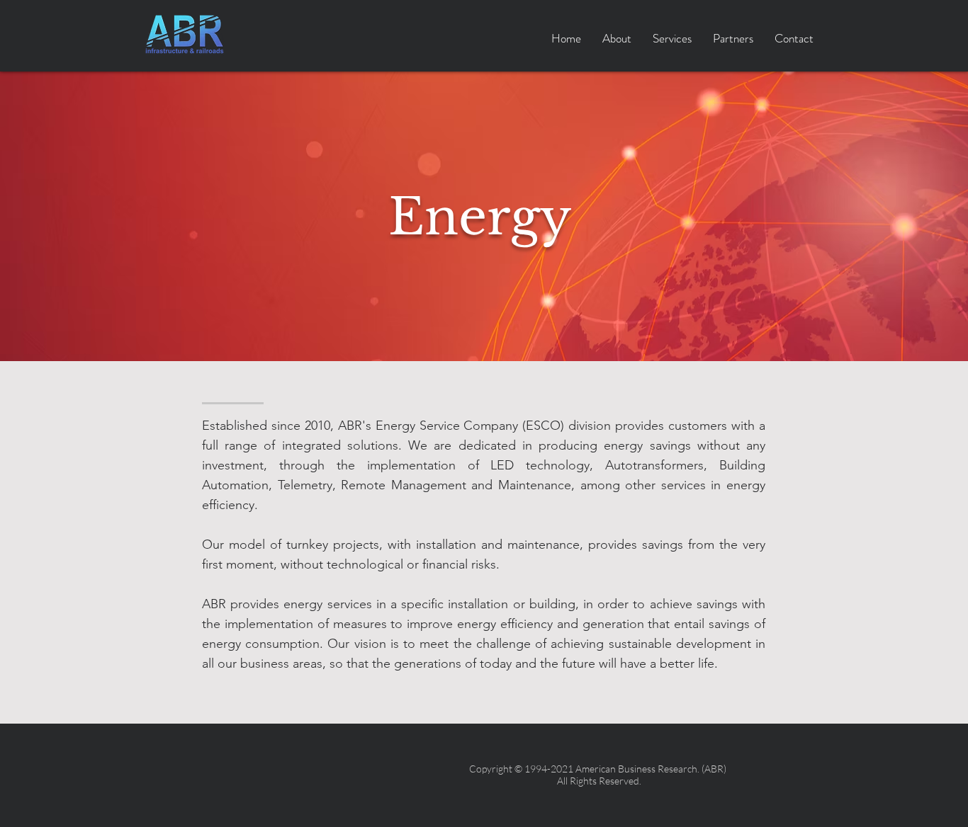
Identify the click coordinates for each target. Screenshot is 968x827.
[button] (672, 38)
